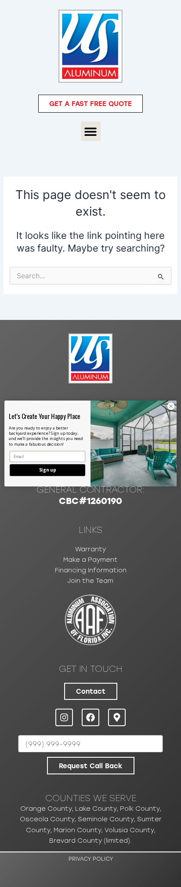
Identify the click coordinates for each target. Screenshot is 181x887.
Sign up (47, 470)
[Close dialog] (171, 406)
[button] (91, 131)
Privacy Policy (91, 859)
